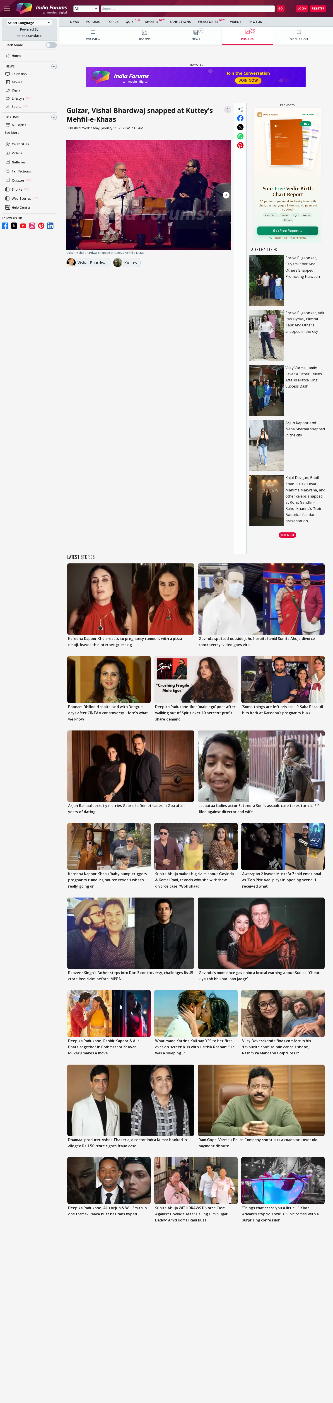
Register (318, 8)
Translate (33, 36)
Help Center (21, 207)
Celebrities (20, 144)
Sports (17, 106)
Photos (255, 21)
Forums (12, 117)
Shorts (17, 189)
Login (302, 8)
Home (16, 55)
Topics (112, 21)
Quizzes (18, 180)
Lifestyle (18, 98)
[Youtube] (23, 226)
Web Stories (21, 198)
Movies (17, 82)
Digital (16, 90)
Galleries (19, 162)
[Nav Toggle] (7, 8)
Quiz (129, 21)
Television (19, 74)
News (9, 66)
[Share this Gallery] (240, 109)
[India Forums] (41, 8)
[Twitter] (14, 226)
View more (287, 534)
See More (12, 132)
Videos (17, 153)
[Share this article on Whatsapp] (240, 136)
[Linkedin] (50, 226)
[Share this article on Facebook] (240, 118)
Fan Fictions (21, 171)
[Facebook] (5, 226)
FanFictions (180, 21)
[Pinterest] (41, 226)
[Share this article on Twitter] (240, 127)
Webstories (208, 21)
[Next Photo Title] (206, 195)
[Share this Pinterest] (240, 145)
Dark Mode (14, 45)
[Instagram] (32, 226)
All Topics (19, 125)
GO (280, 8)
